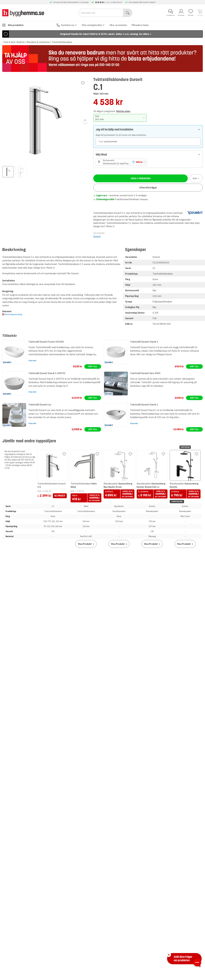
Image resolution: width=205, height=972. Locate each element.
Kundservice (170, 15)
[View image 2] (20, 171)
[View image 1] (8, 171)
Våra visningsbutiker (92, 25)
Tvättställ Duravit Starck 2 (144, 341)
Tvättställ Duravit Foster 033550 (46, 341)
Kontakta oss (67, 25)
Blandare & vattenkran (38, 42)
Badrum (21, 42)
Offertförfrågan (148, 187)
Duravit (97, 236)
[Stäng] (169, 954)
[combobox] (119, 118)
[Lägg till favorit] (83, 83)
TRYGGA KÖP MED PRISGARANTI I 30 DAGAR (71, 2)
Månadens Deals (140, 25)
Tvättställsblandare (62, 42)
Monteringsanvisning (13, 314)
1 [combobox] (194, 178)
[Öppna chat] (197, 963)
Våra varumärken (118, 25)
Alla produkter (16, 25)
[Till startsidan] (23, 12)
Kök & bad (9, 42)
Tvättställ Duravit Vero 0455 (145, 373)
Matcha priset (123, 111)
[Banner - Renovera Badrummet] (102, 58)
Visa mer (32, 360)
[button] (121, 162)
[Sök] (127, 13)
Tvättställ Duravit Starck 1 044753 (46, 373)
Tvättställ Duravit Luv (39, 404)
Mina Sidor (181, 15)
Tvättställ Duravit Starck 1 (144, 404)
